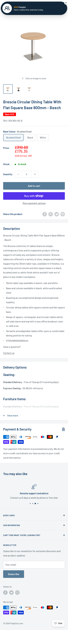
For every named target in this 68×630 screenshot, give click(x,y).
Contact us (8, 353)
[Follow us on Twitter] (11, 592)
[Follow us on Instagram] (17, 592)
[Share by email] (62, 214)
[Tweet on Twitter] (56, 214)
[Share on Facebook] (44, 214)
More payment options (34, 203)
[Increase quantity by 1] (35, 174)
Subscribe (13, 574)
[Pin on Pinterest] (50, 214)
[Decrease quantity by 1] (18, 174)
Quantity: (8, 174)
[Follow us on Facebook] (5, 592)
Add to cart (34, 185)
